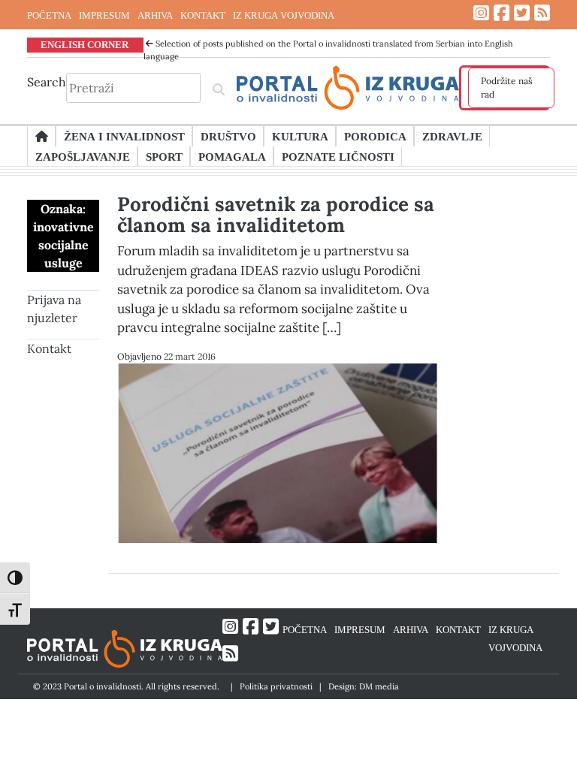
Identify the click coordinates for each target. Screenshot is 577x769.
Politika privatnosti (276, 686)
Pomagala (232, 156)
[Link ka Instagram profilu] (481, 13)
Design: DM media (363, 686)
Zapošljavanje (82, 156)
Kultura (300, 135)
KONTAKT (202, 15)
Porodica (375, 135)
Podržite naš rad (507, 87)
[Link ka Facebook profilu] (501, 13)
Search (46, 81)
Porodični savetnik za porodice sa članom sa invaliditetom (275, 214)
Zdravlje (452, 135)
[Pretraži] (219, 88)
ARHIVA (155, 15)
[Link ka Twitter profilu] (522, 13)
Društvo (228, 135)
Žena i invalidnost (124, 135)
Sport (164, 156)
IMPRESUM (104, 15)
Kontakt (49, 348)
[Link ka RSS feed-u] (542, 13)
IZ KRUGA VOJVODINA (283, 15)
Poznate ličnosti (338, 156)
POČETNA (49, 15)
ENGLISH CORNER (84, 44)
